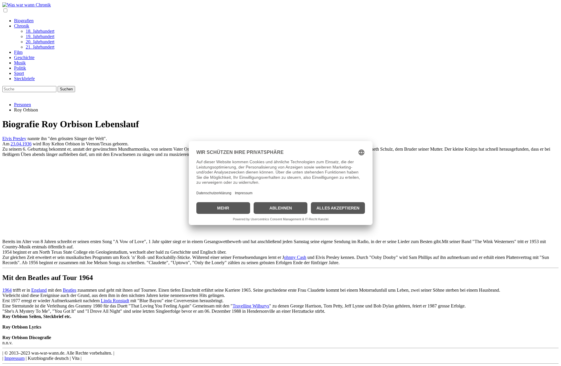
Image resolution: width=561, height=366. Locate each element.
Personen (22, 104)
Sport (19, 73)
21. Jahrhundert (40, 46)
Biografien (24, 20)
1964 (7, 290)
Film (18, 52)
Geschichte (24, 57)
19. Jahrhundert (40, 36)
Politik (20, 68)
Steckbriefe (24, 78)
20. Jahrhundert (40, 41)
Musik (20, 62)
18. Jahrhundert (40, 31)
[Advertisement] (177, 198)
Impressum (14, 358)
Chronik (21, 25)
